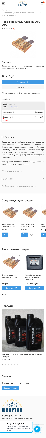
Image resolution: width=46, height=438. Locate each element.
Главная (5, 10)
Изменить (14, 107)
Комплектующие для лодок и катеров (18, 13)
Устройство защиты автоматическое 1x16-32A (33, 277)
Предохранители (9, 15)
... (38, 13)
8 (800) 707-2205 (11, 415)
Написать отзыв (10, 388)
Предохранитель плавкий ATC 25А (8, 225)
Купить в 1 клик (23, 87)
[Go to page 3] (5, 294)
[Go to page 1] (2, 294)
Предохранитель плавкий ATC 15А (27, 225)
